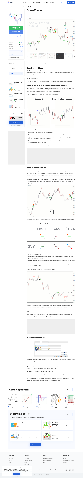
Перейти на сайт (16, 122)
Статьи (26, 462)
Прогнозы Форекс (47, 460)
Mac (22, 35)
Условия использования (34, 470)
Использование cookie (58, 470)
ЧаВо (10, 462)
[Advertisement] (16, 148)
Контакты (65, 462)
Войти (62, 2)
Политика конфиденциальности (44, 470)
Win (18, 35)
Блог (44, 462)
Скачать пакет (35, 444)
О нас (64, 458)
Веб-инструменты (29, 460)
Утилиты (21, 46)
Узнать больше (47, 444)
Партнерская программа (68, 460)
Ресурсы (52, 2)
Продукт (24, 2)
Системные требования (14, 57)
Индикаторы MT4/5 (36, 2)
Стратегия (27, 464)
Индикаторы (28, 458)
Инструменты (45, 2)
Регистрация (71, 2)
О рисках (51, 470)
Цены (29, 2)
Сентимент (16, 68)
